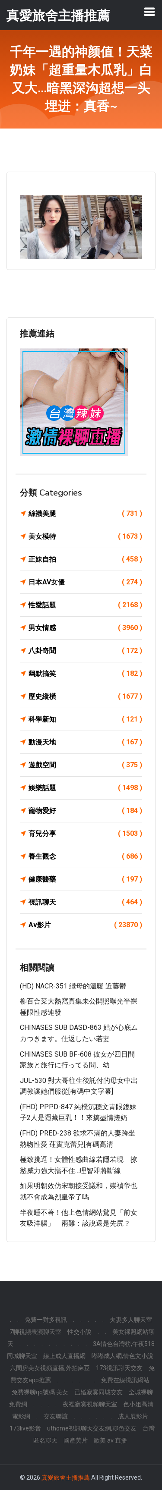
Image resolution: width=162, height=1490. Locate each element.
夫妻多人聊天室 (131, 1319)
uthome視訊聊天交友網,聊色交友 (92, 1428)
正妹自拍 (85, 559)
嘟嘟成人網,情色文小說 (122, 1355)
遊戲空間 (85, 765)
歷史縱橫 (85, 696)
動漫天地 (85, 742)
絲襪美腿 (85, 513)
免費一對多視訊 (46, 1319)
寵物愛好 (85, 810)
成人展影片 (133, 1416)
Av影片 (85, 925)
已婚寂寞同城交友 (98, 1392)
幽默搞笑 (85, 673)
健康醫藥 (85, 879)
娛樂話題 (85, 788)
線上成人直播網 (64, 1355)
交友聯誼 (56, 1416)
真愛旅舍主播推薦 (65, 1477)
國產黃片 (76, 1440)
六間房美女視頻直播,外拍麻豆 (50, 1368)
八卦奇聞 (85, 650)
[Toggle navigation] (149, 12)
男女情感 (85, 628)
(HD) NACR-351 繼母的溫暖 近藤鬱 (73, 986)
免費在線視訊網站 (125, 1380)
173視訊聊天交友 (119, 1368)
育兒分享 (85, 833)
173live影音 (25, 1428)
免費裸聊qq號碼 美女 (40, 1392)
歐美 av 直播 (110, 1440)
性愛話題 (85, 605)
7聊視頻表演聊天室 (35, 1331)
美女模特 (85, 536)
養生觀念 (85, 856)
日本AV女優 (85, 582)
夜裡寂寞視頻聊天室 (90, 1404)
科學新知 (85, 719)
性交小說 (79, 1331)
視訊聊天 (85, 902)
